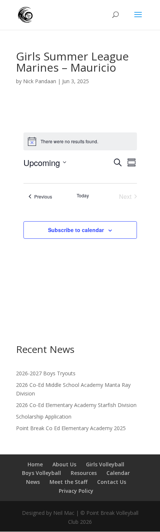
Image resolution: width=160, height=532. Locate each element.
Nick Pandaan (39, 81)
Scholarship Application (43, 416)
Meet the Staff (68, 481)
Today (83, 195)
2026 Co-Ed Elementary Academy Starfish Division (76, 405)
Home (35, 464)
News (33, 481)
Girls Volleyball (105, 464)
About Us (64, 464)
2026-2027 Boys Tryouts (46, 373)
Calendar (118, 472)
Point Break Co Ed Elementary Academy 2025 (71, 428)
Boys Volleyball (41, 472)
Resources (84, 472)
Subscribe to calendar (76, 230)
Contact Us (111, 481)
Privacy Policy (76, 490)
